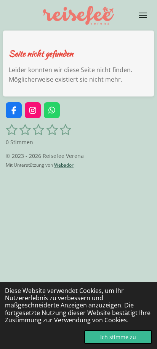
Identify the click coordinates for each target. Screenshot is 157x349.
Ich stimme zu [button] (118, 337)
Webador (64, 165)
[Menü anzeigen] (143, 15)
